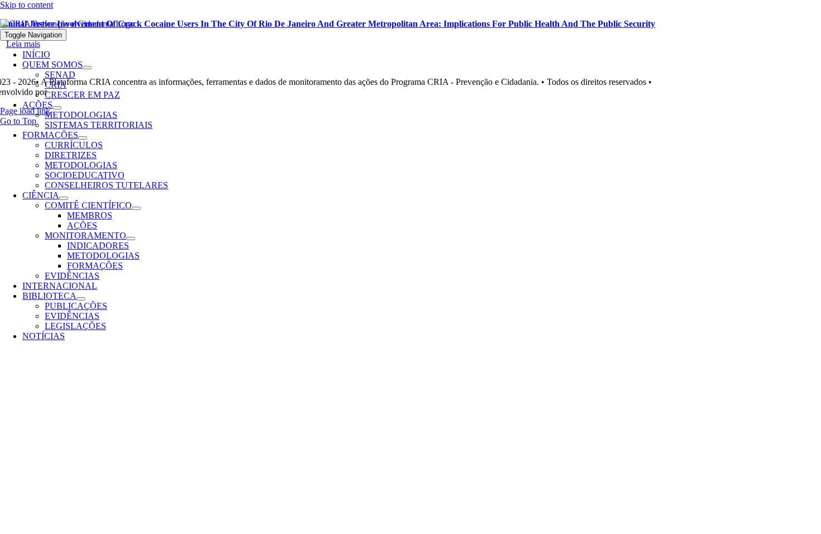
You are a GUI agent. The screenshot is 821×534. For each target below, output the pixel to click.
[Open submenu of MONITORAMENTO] (130, 238)
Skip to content (26, 4)
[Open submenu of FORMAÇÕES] (82, 138)
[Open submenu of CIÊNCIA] (63, 198)
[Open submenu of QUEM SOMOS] (87, 67)
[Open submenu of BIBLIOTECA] (81, 299)
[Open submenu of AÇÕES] (56, 107)
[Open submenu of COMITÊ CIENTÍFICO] (136, 208)
